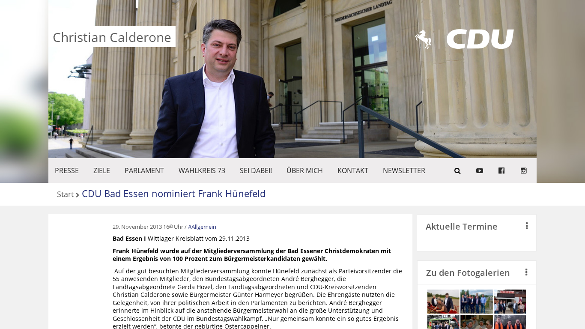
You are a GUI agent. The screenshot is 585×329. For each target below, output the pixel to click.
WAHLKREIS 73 (202, 170)
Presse (67, 170)
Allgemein (203, 226)
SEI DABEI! (256, 170)
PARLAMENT (144, 170)
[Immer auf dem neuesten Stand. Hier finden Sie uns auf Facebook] (501, 170)
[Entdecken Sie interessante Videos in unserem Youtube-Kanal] (479, 170)
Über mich (305, 170)
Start (65, 194)
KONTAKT (352, 170)
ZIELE (101, 170)
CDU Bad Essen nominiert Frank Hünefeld (174, 193)
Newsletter (404, 170)
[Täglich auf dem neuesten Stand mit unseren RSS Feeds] (523, 170)
